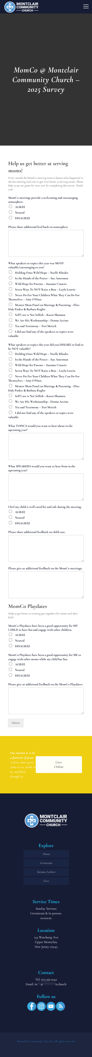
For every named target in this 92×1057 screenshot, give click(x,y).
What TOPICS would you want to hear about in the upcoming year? (40, 428)
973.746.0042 (49, 979)
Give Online (59, 764)
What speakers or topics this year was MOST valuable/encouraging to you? (36, 265)
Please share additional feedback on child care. (36, 532)
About (46, 854)
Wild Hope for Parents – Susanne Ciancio (41, 284)
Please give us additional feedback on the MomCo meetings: (45, 568)
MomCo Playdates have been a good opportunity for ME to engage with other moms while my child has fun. (44, 657)
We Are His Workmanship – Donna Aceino (41, 320)
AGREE (20, 207)
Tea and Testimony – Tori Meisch (35, 326)
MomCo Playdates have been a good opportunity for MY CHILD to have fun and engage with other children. (43, 628)
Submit (16, 723)
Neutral (20, 212)
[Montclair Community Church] (21, 6)
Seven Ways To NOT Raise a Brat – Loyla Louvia (45, 289)
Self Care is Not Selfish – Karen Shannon (40, 315)
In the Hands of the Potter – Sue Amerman (41, 278)
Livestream (46, 863)
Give (46, 881)
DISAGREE (22, 218)
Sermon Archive (46, 872)
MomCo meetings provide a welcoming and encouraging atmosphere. (43, 200)
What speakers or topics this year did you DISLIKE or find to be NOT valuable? (46, 347)
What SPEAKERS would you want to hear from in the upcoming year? (41, 468)
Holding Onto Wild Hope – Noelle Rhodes (41, 273)
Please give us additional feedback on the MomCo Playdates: (45, 684)
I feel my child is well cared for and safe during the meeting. (45, 507)
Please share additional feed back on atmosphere (38, 227)
